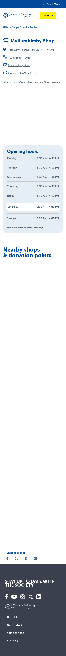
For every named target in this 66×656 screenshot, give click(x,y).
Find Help (12, 617)
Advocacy (12, 640)
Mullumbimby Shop (19, 65)
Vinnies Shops (15, 632)
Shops (15, 27)
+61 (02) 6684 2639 (19, 57)
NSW (5, 27)
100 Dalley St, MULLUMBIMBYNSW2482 (31, 50)
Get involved (14, 624)
